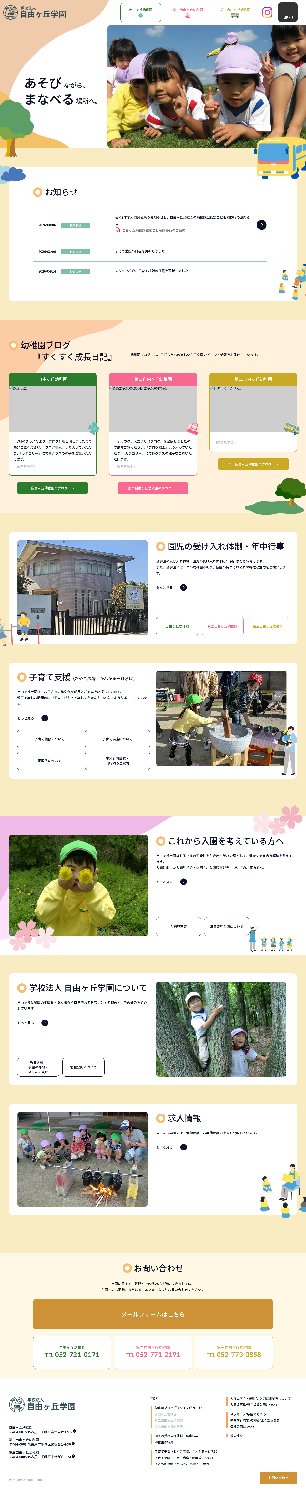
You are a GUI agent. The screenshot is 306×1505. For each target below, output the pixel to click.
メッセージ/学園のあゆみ (248, 1414)
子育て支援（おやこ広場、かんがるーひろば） (187, 1451)
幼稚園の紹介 (164, 1442)
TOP (154, 1398)
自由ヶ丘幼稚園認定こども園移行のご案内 (153, 230)
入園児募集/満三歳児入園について (254, 1404)
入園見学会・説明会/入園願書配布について (260, 1398)
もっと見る (164, 587)
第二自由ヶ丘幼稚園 (188, 9)
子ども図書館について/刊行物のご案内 (182, 1464)
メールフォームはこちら (153, 1314)
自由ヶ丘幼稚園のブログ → (52, 487)
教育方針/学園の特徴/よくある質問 (255, 1420)
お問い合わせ (278, 1477)
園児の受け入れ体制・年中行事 (176, 1436)
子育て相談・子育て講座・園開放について (184, 1457)
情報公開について (242, 1426)
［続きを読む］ (25, 466)
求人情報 (236, 1436)
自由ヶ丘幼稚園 (140, 9)
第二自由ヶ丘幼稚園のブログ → (153, 487)
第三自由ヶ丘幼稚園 (235, 9)
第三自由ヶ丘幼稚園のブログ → (253, 464)
